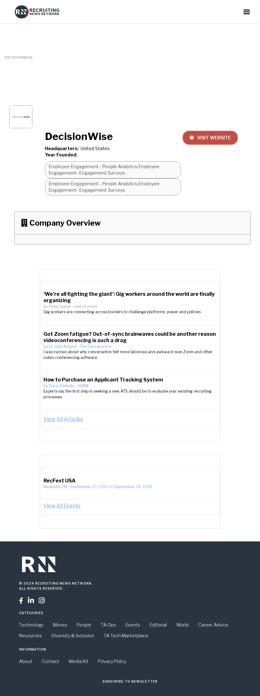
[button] (246, 12)
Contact (50, 661)
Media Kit (78, 661)
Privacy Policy (112, 661)
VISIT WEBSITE (210, 137)
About (25, 661)
